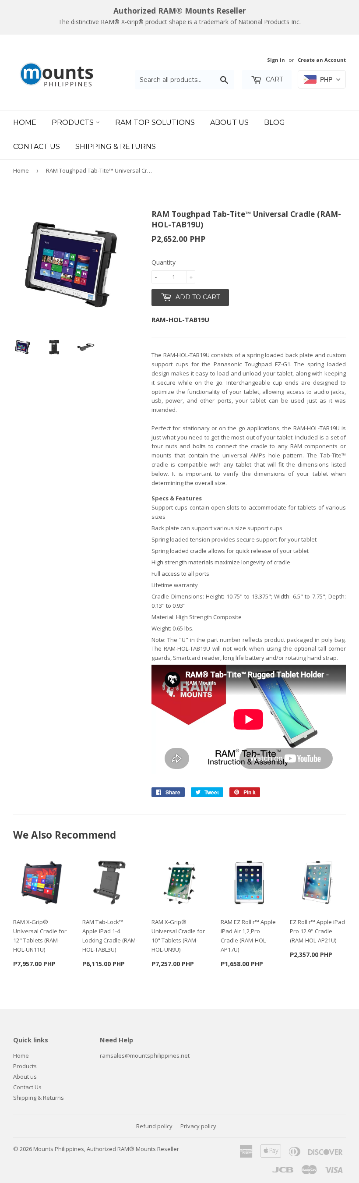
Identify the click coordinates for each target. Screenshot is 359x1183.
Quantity (163, 262)
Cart (273, 79)
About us (25, 1076)
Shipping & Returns (115, 146)
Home (24, 122)
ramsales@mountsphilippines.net (145, 1055)
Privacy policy (198, 1126)
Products (73, 122)
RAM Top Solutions (155, 122)
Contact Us (36, 146)
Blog (274, 122)
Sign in (276, 60)
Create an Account (322, 60)
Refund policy (154, 1126)
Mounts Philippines (58, 1149)
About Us (229, 122)
